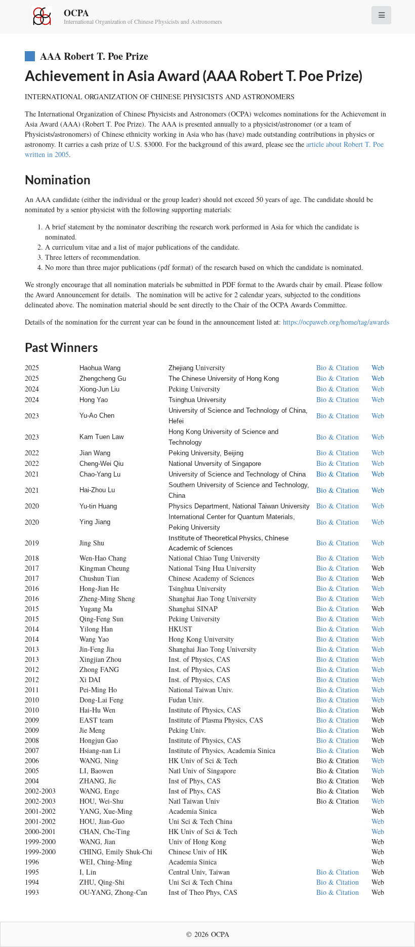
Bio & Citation (337, 367)
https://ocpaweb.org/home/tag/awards (336, 322)
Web (377, 367)
